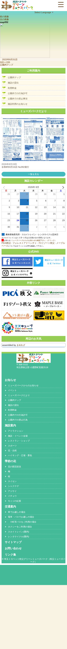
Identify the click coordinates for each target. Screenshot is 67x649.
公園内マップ (14, 77)
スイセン (12, 481)
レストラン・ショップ (19, 440)
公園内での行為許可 (17, 93)
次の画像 (4, 19)
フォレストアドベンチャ (25, 243)
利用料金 (12, 88)
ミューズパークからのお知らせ (23, 385)
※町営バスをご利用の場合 (22, 522)
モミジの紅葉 (14, 501)
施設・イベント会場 (18, 436)
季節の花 (10, 461)
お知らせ (10, 380)
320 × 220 (5, 62)
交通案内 (10, 506)
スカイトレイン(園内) (18, 531)
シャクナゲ (13, 486)
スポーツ (12, 445)
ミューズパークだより (19, 395)
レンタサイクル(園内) (18, 536)
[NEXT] (62, 187)
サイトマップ (13, 542)
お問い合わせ (13, 548)
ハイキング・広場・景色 (20, 455)
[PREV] (4, 187)
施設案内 (10, 425)
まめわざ (21, 345)
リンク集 (10, 554)
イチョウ (12, 496)
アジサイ (12, 491)
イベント (12, 390)
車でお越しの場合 (16, 512)
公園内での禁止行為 (18, 420)
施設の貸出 (13, 82)
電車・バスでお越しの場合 (21, 517)
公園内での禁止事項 (17, 98)
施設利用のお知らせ (17, 104)
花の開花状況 (14, 466)
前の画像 (4, 16)
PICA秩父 (6, 243)
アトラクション (15, 431)
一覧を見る (33, 174)
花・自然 (12, 450)
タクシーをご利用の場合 (20, 526)
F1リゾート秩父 (47, 243)
